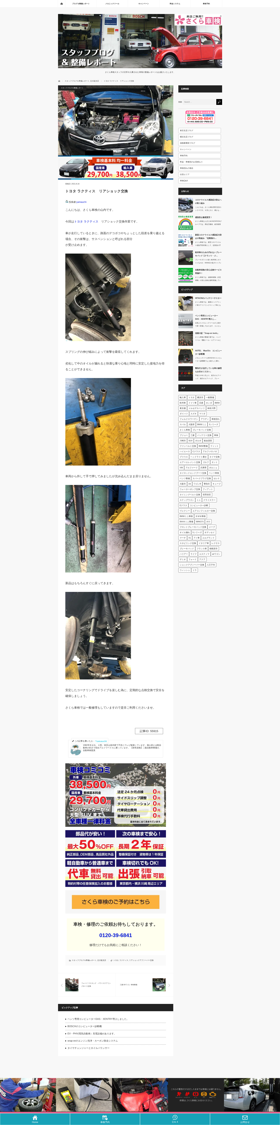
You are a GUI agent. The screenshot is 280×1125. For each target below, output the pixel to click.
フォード (192, 559)
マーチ (183, 538)
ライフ (193, 554)
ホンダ (209, 403)
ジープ (212, 527)
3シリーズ (213, 424)
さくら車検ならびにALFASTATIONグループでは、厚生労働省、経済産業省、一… (208, 224)
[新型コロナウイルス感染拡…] (185, 240)
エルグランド (208, 538)
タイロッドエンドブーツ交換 (193, 473)
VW (181, 467)
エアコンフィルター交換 (203, 511)
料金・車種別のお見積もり (191, 162)
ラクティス (123, 960)
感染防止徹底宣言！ (203, 217)
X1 (189, 538)
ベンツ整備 (185, 478)
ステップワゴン (187, 500)
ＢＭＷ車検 (200, 516)
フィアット (208, 489)
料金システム (175, 4)
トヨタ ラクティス (86, 221)
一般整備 (210, 397)
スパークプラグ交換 (201, 478)
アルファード (192, 467)
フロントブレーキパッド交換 (193, 527)
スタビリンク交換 (188, 543)
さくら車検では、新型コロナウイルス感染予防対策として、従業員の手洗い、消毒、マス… (208, 245)
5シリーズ (197, 532)
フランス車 (202, 548)
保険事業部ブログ (187, 143)
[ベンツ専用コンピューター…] (185, 321)
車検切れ (215, 419)
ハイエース (185, 451)
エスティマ (204, 554)
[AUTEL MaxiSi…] (185, 356)
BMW (217, 403)
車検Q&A (184, 181)
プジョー (184, 435)
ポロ (208, 521)
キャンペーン (143, 4)
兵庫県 (203, 467)
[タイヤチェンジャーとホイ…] (28, 1095)
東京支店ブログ (186, 130)
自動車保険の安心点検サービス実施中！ (208, 271)
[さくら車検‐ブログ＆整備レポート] (140, 66)
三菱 (192, 435)
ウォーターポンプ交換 (190, 489)
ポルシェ (213, 467)
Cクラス (196, 451)
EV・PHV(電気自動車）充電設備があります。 (92, 1033)
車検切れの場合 (186, 168)
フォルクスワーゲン (189, 419)
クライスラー (209, 500)
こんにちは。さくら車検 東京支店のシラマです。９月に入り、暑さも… (208, 208)
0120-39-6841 (115, 935)
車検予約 (206, 4)
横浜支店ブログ (186, 137)
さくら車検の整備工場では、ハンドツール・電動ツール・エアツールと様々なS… (208, 340)
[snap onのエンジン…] (140, 1095)
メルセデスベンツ (196, 408)
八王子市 (211, 565)
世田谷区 (207, 494)
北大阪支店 (101, 960)
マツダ (202, 413)
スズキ (193, 413)
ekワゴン (216, 554)
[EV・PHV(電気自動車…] (252, 1095)
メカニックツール (112, 4)
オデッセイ (209, 532)
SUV (190, 440)
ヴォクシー (185, 511)
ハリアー (184, 554)
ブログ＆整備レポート (81, 4)
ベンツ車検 (214, 473)
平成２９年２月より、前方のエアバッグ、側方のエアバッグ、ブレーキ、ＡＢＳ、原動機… (208, 378)
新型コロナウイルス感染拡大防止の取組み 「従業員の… (208, 236)
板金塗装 (208, 440)
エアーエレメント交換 (190, 462)
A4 (189, 484)
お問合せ (245, 1122)
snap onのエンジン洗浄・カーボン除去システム (93, 1041)
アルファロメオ (210, 451)
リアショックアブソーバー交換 (141, 960)
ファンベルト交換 (188, 446)
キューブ (216, 484)
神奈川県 (211, 408)
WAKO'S (200, 521)
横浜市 (200, 397)
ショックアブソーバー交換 (192, 565)
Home (35, 1122)
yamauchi (81, 202)
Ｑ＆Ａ (175, 1122)
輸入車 (183, 397)
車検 (216, 435)
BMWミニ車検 (186, 516)
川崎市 (183, 440)
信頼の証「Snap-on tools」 (207, 333)
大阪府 (191, 424)
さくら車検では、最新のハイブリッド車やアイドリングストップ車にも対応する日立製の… (208, 305)
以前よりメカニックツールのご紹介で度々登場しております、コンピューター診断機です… (208, 326)
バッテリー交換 (204, 435)
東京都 (183, 408)
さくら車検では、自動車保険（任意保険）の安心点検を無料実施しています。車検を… (208, 280)
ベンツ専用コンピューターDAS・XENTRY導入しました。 (98, 1019)
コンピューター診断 (199, 505)
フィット (214, 446)
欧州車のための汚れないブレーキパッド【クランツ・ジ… (208, 254)
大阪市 (183, 484)
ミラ (194, 570)
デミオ (183, 559)
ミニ (199, 500)
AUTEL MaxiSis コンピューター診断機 (208, 352)
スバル (183, 424)
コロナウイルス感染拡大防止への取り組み (208, 201)
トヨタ (116, 960)
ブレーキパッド (187, 548)
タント (214, 462)
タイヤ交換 (214, 457)
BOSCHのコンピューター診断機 (85, 1026)
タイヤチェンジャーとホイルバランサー (89, 1048)
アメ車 (197, 538)
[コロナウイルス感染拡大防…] (185, 205)
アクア (202, 559)
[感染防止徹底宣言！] (185, 222)
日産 (201, 403)
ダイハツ (184, 413)
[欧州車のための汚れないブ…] (185, 257)
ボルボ (198, 440)
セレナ (217, 478)
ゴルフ (206, 462)
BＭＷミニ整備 (186, 521)
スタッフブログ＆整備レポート (72, 88)
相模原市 (213, 548)
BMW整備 (203, 446)
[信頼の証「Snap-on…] (185, 338)
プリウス (184, 457)
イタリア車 (204, 543)
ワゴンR (197, 484)
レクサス (215, 543)
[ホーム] (61, 3)
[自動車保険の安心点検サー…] (185, 275)
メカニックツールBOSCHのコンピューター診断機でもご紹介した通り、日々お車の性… (208, 361)
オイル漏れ (185, 532)
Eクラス (183, 505)
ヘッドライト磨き (198, 457)
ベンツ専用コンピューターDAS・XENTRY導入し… (206, 317)
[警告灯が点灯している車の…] (185, 373)
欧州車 (183, 403)
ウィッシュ (185, 570)
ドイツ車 (192, 403)
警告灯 (207, 484)
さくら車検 (185, 430)
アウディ (205, 419)
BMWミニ (201, 424)
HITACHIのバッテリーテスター (208, 298)
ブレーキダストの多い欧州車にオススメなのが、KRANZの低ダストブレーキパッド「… (208, 263)
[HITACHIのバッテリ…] (185, 303)
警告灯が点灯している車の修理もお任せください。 (208, 370)
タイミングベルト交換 (190, 494)
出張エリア (184, 174)
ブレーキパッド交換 (201, 430)
